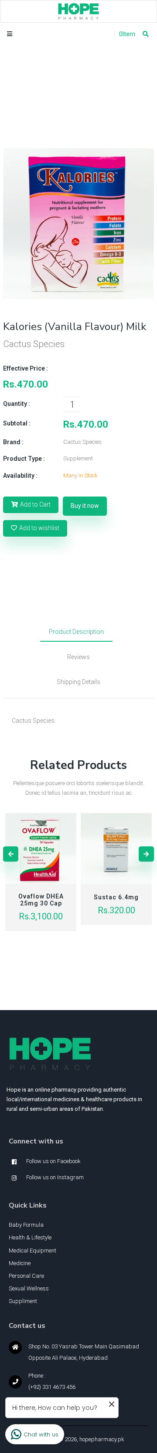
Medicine (20, 1263)
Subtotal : (17, 423)
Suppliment (23, 1301)
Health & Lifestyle (30, 1237)
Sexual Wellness (29, 1288)
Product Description (76, 631)
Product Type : (24, 458)
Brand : (13, 442)
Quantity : (16, 403)
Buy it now (85, 505)
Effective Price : (25, 368)
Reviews (78, 656)
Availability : (20, 475)
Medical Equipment (32, 1250)
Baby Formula (26, 1225)
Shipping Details (78, 681)
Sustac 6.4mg (116, 897)
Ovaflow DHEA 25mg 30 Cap (41, 900)
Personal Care (26, 1276)
